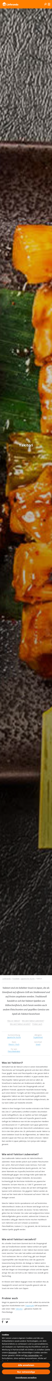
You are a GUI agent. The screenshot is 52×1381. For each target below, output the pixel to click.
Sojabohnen (38, 1037)
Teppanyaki (29, 1305)
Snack (38, 1044)
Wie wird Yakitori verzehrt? (20, 1024)
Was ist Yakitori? (13, 1021)
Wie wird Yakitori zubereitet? (33, 1021)
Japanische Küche (28, 978)
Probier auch (37, 1024)
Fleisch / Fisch (13, 1044)
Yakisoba (18, 1309)
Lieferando (6, 978)
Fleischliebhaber (14, 1051)
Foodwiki (15, 978)
